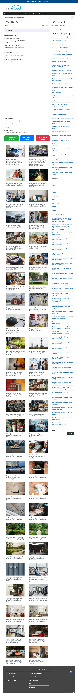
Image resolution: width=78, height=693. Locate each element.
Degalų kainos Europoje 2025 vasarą (62, 54)
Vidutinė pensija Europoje (59, 61)
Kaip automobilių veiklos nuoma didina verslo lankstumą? (36, 435)
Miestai (24, 14)
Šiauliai (54, 192)
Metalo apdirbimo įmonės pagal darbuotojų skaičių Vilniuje (37, 185)
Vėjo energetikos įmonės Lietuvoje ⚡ (62, 131)
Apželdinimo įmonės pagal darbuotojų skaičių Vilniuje (14, 557)
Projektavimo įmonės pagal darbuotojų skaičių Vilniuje (14, 184)
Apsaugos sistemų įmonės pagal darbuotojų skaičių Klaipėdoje (37, 558)
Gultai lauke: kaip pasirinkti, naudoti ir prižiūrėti (14, 268)
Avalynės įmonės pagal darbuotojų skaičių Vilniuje (37, 476)
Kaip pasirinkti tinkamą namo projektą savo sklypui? (38, 329)
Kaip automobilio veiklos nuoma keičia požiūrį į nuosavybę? (13, 477)
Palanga (54, 206)
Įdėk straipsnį (41, 14)
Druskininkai (55, 203)
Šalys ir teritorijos (33, 680)
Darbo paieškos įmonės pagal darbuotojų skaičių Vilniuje (15, 415)
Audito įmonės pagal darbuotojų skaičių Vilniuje (37, 497)
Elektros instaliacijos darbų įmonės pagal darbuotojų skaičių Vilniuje (14, 374)
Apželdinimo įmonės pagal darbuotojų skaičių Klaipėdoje (15, 538)
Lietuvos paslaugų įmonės (59, 40)
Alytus (54, 199)
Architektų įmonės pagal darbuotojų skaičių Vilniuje (37, 518)
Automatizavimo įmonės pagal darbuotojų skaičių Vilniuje (13, 498)
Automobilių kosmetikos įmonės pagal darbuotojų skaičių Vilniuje (14, 661)
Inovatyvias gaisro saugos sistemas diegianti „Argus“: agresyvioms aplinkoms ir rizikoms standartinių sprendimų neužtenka (37, 162)
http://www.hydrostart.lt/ (17, 47)
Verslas (5, 14)
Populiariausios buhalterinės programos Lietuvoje (60, 105)
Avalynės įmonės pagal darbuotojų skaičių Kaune (14, 455)
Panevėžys (55, 196)
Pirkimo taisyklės (10, 677)
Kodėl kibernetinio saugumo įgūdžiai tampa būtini (38, 268)
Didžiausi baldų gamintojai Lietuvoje (62, 84)
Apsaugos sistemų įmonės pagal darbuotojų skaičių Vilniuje (14, 600)
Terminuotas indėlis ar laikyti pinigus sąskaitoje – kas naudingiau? (15, 288)
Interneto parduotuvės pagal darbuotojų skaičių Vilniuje (38, 205)
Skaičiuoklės (32, 687)
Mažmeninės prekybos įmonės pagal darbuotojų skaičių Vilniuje (14, 248)
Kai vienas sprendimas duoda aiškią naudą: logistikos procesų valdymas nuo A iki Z (38, 579)
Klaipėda (54, 189)
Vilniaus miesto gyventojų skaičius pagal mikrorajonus (61, 65)
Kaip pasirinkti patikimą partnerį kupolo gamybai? (14, 308)
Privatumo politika (10, 680)
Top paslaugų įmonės (27, 138)
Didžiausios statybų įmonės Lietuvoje (62, 70)
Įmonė (7, 25)
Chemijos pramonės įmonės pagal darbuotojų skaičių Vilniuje (15, 435)
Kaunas (54, 185)
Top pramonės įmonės (11, 138)
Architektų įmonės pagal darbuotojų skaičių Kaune (14, 518)
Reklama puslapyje (10, 673)
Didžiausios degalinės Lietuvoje (60, 140)
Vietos (30, 14)
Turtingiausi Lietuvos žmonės (60, 47)
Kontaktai (8, 669)
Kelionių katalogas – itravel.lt (60, 29)
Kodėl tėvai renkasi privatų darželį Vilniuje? (37, 247)
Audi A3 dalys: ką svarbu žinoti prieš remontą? (36, 415)
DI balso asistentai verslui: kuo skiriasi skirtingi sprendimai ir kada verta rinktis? (14, 331)
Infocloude (48, 1)
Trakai (54, 210)
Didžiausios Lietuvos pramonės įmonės (62, 87)
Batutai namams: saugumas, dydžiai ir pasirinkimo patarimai (38, 288)
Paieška (54, 430)
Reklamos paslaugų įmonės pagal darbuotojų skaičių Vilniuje (14, 206)
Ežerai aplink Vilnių (57, 159)
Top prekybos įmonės (43, 138)
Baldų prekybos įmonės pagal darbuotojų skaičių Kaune (15, 620)
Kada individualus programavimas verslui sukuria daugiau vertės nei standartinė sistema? (14, 162)
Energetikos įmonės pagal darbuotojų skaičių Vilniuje (37, 352)
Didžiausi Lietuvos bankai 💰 (60, 114)
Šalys (18, 14)
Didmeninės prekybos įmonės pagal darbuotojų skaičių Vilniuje (38, 395)
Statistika (13, 14)
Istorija (35, 14)
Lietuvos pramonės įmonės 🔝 (60, 37)
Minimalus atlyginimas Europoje (61, 58)
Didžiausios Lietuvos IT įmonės (60, 101)
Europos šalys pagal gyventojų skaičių (62, 118)
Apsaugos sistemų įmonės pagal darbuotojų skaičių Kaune (14, 579)
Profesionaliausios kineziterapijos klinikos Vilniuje (36, 661)
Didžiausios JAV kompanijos (36, 684)
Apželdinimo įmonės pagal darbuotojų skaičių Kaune (37, 538)
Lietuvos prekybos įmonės (59, 44)
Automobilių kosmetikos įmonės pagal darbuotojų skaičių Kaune (37, 640)
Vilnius (54, 182)
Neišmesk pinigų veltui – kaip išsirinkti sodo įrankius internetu (15, 353)
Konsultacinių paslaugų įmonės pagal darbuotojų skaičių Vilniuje (37, 227)
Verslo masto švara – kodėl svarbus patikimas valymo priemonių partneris (14, 640)
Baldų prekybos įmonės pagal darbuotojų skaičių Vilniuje (38, 620)
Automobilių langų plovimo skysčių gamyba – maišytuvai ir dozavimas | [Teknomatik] (38, 309)
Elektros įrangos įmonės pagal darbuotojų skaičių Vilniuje (13, 395)
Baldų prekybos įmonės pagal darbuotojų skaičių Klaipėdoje (38, 599)
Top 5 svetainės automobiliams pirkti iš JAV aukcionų (37, 456)
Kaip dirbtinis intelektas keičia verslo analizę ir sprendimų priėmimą (36, 374)
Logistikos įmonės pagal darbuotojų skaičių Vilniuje (14, 226)
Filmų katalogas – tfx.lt (58, 25)
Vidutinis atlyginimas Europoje (60, 51)
